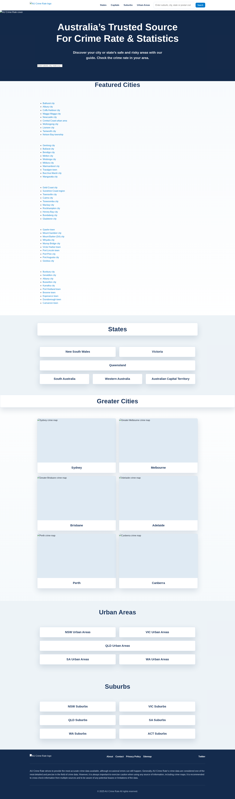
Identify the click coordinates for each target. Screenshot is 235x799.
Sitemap (147, 756)
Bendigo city (49, 152)
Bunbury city (49, 272)
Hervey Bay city (50, 212)
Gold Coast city (50, 187)
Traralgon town (50, 170)
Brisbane (76, 525)
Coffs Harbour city (51, 110)
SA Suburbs (157, 720)
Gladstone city (49, 219)
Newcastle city (50, 117)
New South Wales (78, 351)
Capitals (115, 5)
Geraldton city (49, 275)
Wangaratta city (50, 177)
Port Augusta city (51, 257)
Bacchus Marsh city (52, 173)
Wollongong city (50, 124)
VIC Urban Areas (157, 632)
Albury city (48, 107)
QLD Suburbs (77, 720)
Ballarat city (48, 149)
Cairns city (48, 198)
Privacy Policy (133, 756)
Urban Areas (143, 5)
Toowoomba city (50, 201)
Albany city (48, 279)
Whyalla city (48, 240)
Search (200, 5)
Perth (77, 583)
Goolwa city (48, 261)
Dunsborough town (52, 299)
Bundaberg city (50, 215)
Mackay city (48, 205)
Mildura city (48, 163)
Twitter (201, 756)
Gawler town (49, 229)
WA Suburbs (77, 733)
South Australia (64, 378)
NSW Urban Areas (77, 632)
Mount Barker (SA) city (53, 236)
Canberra (158, 583)
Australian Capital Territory (170, 378)
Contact (119, 756)
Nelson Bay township (53, 134)
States (103, 5)
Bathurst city (49, 103)
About (110, 756)
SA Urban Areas (78, 659)
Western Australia (117, 378)
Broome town (49, 292)
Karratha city (49, 285)
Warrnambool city (51, 166)
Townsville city (50, 194)
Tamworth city (49, 131)
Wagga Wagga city (52, 114)
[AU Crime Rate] (44, 5)
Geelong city (49, 145)
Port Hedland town (52, 289)
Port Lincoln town (51, 250)
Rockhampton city (51, 208)
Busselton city (49, 282)
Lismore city (48, 127)
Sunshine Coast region (54, 191)
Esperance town (50, 296)
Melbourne (158, 467)
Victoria (157, 351)
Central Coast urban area (55, 121)
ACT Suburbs (157, 733)
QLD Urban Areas (117, 645)
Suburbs (128, 5)
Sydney (76, 467)
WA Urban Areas (157, 659)
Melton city (48, 156)
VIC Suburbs (157, 706)
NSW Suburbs (78, 706)
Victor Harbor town (52, 247)
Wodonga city (49, 159)
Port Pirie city (49, 254)
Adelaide (158, 525)
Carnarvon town (50, 303)
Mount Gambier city (52, 233)
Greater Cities (117, 401)
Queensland (117, 365)
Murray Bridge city (51, 243)
